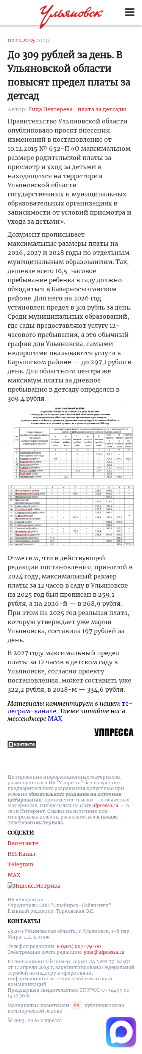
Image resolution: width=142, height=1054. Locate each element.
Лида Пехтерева (50, 109)
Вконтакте (23, 843)
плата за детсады (102, 109)
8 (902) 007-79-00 (79, 946)
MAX (55, 718)
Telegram (20, 864)
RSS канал (22, 853)
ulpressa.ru (105, 805)
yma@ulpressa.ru (104, 952)
